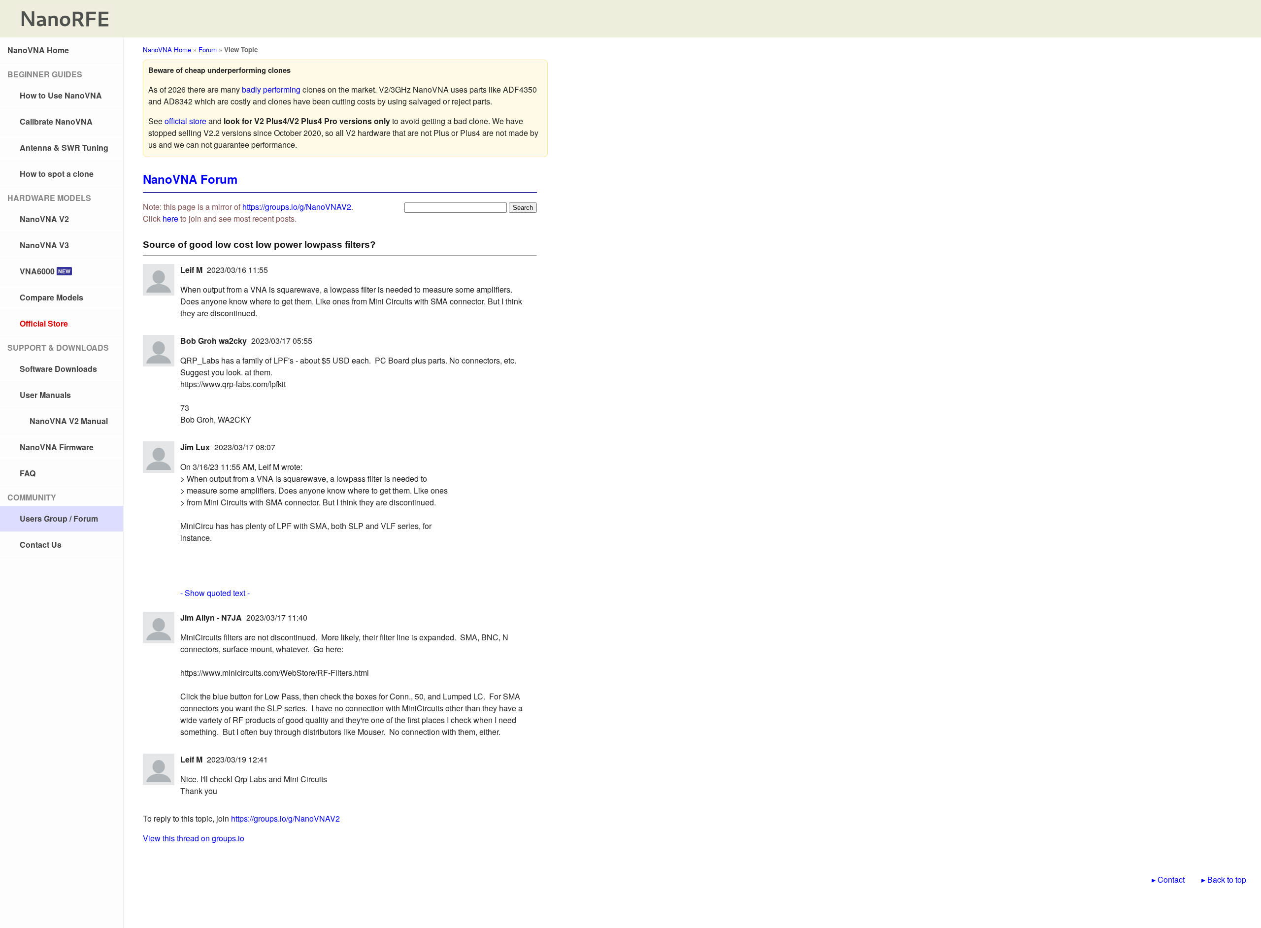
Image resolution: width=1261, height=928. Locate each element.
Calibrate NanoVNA (56, 121)
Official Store (44, 323)
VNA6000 (45, 271)
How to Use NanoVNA (61, 95)
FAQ (27, 473)
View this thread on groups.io (193, 838)
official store (185, 121)
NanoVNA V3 (44, 245)
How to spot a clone (57, 173)
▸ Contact (1168, 879)
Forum (208, 49)
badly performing (271, 89)
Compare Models (51, 297)
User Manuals (45, 394)
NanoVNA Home (38, 50)
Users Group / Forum (59, 518)
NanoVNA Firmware (57, 447)
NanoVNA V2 (44, 219)
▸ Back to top (1223, 879)
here (170, 218)
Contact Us (41, 544)
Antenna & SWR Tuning (64, 147)
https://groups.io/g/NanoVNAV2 (296, 206)
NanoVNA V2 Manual (69, 421)
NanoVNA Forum (190, 178)
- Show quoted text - (215, 592)
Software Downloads (58, 368)
